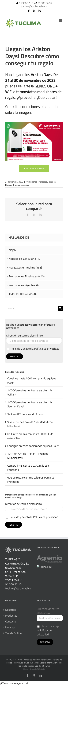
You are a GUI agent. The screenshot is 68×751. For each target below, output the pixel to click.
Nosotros (10, 610)
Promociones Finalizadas (36, 181)
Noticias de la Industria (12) (25, 259)
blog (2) (13, 250)
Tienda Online (13, 633)
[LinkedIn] (39, 11)
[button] (14, 683)
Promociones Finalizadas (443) (26, 276)
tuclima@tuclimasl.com (34, 6)
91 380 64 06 (45, 3)
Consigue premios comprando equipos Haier (33, 446)
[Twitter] (34, 11)
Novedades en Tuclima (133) (25, 267)
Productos (11, 615)
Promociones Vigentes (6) (24, 285)
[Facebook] (28, 11)
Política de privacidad (46, 349)
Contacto (10, 621)
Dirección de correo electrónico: (24, 335)
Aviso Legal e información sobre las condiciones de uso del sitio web (40, 664)
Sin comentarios (22, 184)
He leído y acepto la (34, 349)
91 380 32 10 (26, 3)
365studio (41, 669)
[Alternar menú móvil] (61, 20)
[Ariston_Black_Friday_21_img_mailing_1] (34, 123)
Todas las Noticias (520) (22, 294)
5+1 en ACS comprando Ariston (25, 414)
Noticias (10, 627)
